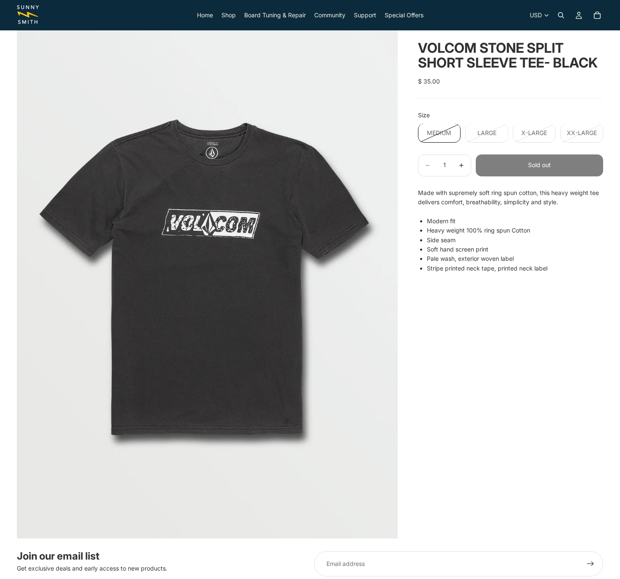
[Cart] (597, 15)
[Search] (561, 15)
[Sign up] (590, 564)
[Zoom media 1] (207, 284)
